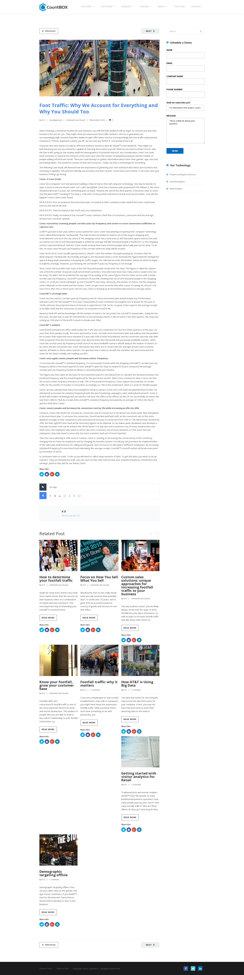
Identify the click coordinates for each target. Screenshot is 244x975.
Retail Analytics (176, 188)
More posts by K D (70, 515)
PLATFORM (106, 6)
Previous (50, 31)
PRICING (144, 6)
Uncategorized (55, 120)
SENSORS (126, 6)
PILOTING (180, 6)
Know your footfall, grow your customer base (56, 685)
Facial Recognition (177, 181)
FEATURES (86, 6)
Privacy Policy (45, 968)
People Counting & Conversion (183, 174)
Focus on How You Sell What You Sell (99, 579)
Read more (48, 617)
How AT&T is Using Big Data (137, 684)
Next (149, 31)
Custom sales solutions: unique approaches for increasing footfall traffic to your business (137, 585)
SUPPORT (196, 6)
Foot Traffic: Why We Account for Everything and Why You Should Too (98, 108)
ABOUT (161, 6)
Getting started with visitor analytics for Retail (138, 776)
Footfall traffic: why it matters (98, 684)
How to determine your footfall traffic (56, 579)
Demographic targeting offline (53, 873)
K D (43, 120)
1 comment (95, 690)
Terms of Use (62, 968)
